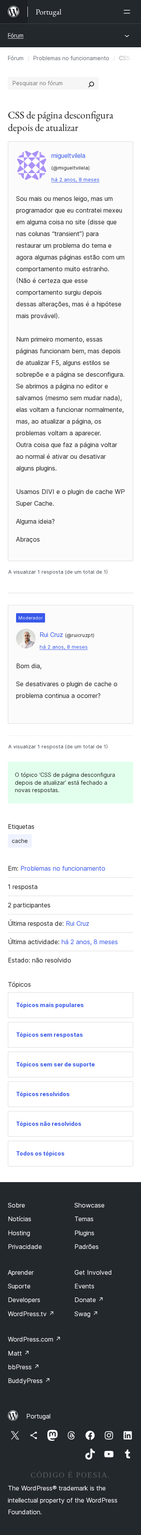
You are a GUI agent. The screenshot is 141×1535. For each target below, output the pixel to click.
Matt (19, 1353)
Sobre (16, 1205)
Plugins (84, 1233)
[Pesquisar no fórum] (91, 83)
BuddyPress (29, 1381)
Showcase (89, 1205)
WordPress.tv (31, 1314)
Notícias (19, 1219)
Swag (86, 1314)
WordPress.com (34, 1339)
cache (20, 840)
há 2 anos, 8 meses (75, 179)
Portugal (38, 1416)
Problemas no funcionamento (71, 58)
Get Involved (93, 1272)
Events (84, 1286)
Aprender (21, 1272)
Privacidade (25, 1247)
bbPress (24, 1367)
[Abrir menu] (128, 11)
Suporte (19, 1286)
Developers (24, 1300)
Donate (89, 1300)
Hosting (19, 1233)
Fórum (16, 35)
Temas (84, 1219)
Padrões (86, 1247)
